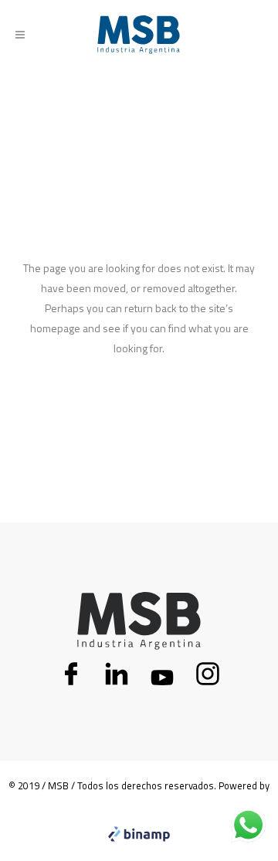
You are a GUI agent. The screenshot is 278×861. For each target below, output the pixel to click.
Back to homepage (139, 414)
